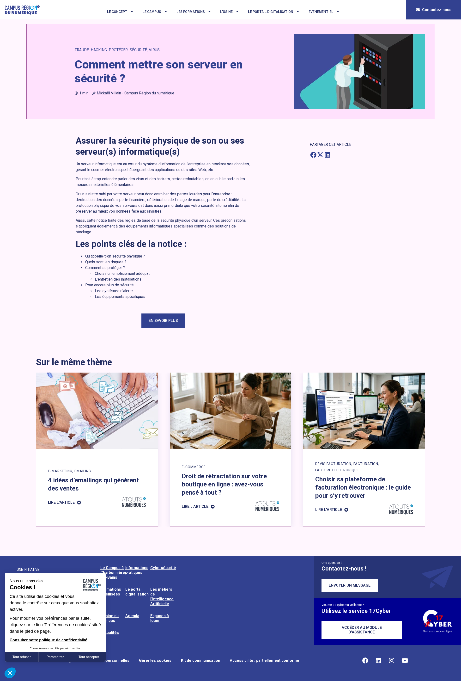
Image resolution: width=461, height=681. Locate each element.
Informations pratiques (136, 570)
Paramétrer (55, 657)
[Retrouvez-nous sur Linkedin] (378, 661)
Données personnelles (108, 660)
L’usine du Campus (109, 618)
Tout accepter (89, 657)
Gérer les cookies (155, 660)
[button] (313, 154)
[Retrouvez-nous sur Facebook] (365, 661)
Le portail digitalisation (270, 12)
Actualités (109, 632)
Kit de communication (200, 660)
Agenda (132, 616)
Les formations (190, 12)
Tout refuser (21, 657)
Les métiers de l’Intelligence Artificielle (162, 596)
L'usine (226, 12)
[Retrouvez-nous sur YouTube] (405, 661)
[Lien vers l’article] (97, 450)
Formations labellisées (110, 591)
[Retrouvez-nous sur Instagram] (392, 661)
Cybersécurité (163, 567)
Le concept (117, 12)
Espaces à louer (159, 618)
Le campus (152, 12)
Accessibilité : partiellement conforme (264, 660)
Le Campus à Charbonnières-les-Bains (114, 572)
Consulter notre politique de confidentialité (48, 640)
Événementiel (321, 12)
